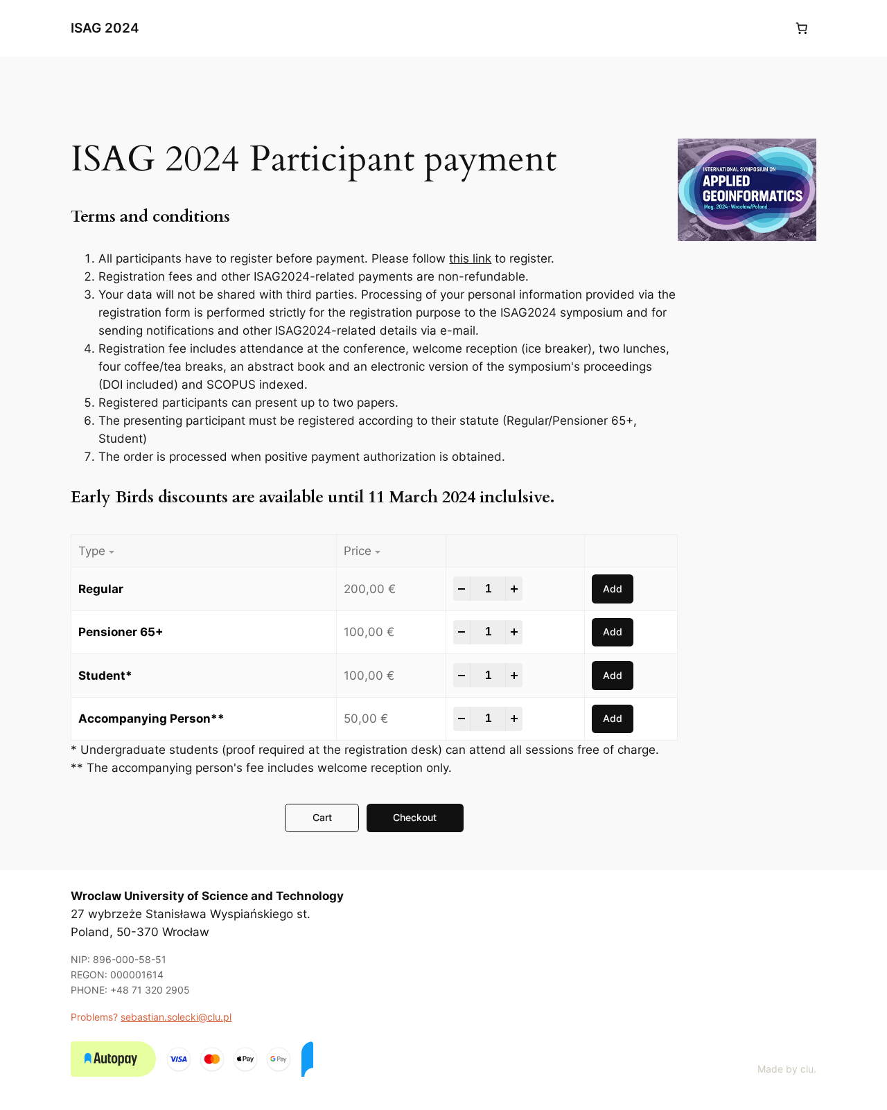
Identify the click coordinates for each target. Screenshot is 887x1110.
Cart (322, 817)
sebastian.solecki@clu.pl (176, 1017)
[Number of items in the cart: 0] (801, 28)
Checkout (415, 817)
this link (470, 258)
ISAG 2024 (105, 27)
